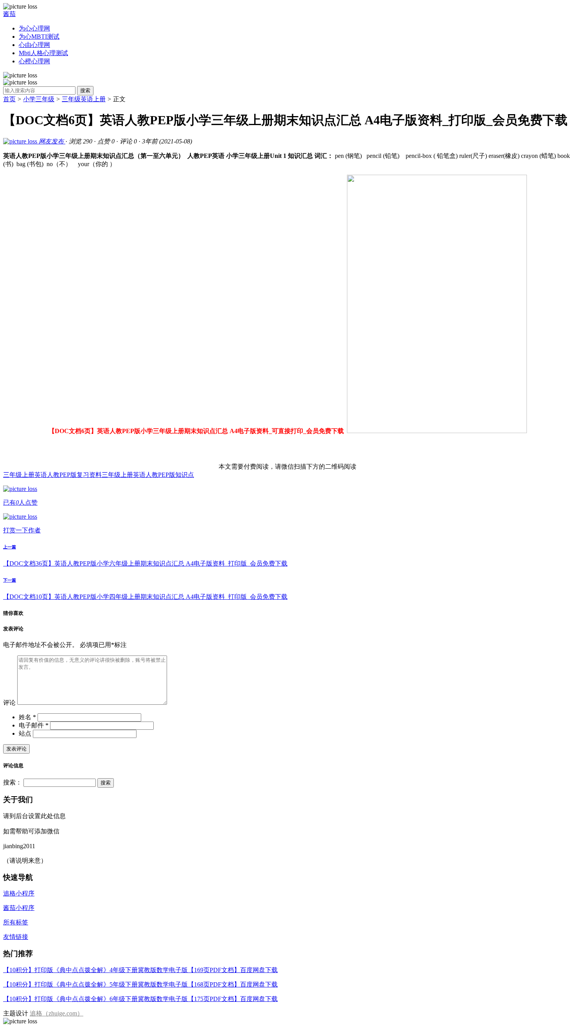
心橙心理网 (34, 61)
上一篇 (9, 546)
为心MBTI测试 (39, 36)
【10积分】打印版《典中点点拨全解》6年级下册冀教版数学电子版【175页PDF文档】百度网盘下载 (140, 999)
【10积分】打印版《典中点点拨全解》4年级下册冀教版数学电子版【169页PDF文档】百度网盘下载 (140, 970)
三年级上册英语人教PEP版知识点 (148, 474)
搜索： (12, 782)
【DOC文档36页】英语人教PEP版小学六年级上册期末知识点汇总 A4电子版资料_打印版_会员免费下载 (145, 563)
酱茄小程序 (18, 907)
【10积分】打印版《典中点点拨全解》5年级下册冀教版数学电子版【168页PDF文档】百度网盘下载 (140, 984)
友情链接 (15, 936)
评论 (9, 702)
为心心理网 (34, 28)
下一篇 (9, 580)
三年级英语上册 (84, 99)
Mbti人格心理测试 (43, 53)
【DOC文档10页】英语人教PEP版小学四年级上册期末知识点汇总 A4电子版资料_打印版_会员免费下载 (145, 596)
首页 (9, 99)
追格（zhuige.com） (56, 1013)
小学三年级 (38, 99)
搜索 (85, 90)
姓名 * (27, 717)
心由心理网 (34, 44)
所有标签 (15, 922)
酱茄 (9, 14)
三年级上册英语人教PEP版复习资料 (52, 474)
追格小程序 (18, 893)
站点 (25, 733)
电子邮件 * (34, 725)
